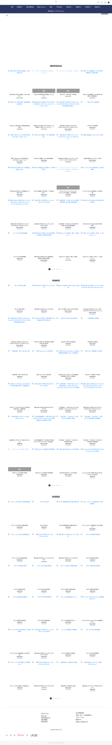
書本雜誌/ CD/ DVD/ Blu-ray (56, 11)
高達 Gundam (41, 7)
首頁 (12, 7)
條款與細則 (44, 720)
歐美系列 (87, 7)
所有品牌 (59, 7)
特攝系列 (78, 7)
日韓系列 (68, 7)
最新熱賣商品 (30, 7)
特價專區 (19, 7)
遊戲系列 (97, 7)
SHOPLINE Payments (58, 743)
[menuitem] (49, 269)
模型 (51, 7)
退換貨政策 (44, 722)
